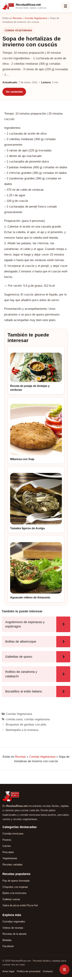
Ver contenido (14, 91)
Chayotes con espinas (15, 886)
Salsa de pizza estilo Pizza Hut (20, 905)
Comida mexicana (12, 833)
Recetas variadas (12, 864)
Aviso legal (8, 971)
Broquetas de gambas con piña (26, 724)
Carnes (6, 845)
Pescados (8, 852)
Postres (6, 839)
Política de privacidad (28, 971)
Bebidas (7, 940)
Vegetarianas (9, 858)
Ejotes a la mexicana (14, 892)
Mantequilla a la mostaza (22, 730)
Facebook (8, 946)
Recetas (17, 18)
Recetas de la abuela (14, 933)
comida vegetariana (37, 719)
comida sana (14, 719)
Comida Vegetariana (36, 18)
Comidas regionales (13, 921)
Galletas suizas (11, 899)
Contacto (48, 971)
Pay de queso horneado (16, 880)
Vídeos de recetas (12, 927)
